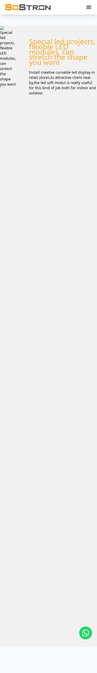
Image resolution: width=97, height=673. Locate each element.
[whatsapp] (85, 632)
